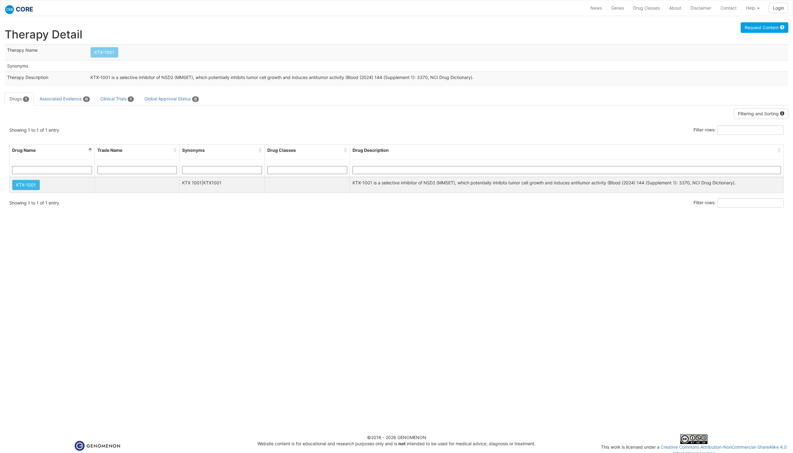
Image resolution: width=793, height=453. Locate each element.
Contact (729, 8)
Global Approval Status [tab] (170, 98)
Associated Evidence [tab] (64, 98)
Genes (617, 8)
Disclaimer (700, 8)
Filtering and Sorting (759, 113)
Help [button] (751, 8)
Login (778, 8)
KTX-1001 (104, 52)
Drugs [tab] (18, 98)
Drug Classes (646, 8)
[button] (90, 150)
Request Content (762, 27)
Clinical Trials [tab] (116, 98)
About (675, 8)
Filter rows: (705, 129)
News (596, 8)
